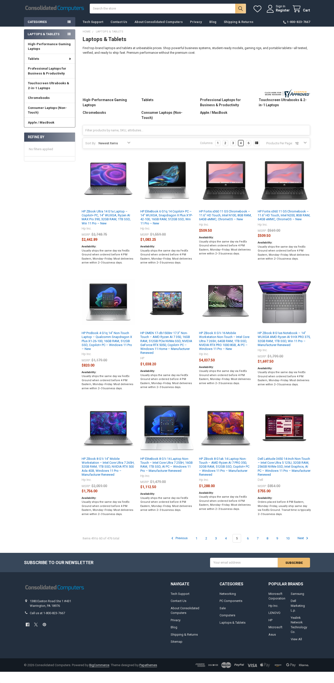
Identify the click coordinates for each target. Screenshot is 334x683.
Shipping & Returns (238, 22)
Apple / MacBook (41, 122)
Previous (181, 538)
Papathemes (148, 665)
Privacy (196, 22)
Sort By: (90, 143)
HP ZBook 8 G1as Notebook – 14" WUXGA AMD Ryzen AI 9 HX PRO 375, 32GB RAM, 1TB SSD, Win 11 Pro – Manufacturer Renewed (284, 339)
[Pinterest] (44, 624)
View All (296, 639)
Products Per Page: (279, 143)
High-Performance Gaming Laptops (49, 46)
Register (283, 10)
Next (301, 538)
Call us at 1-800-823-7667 (47, 613)
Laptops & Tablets (232, 622)
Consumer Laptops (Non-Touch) (47, 110)
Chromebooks (39, 98)
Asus (272, 634)
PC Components (231, 601)
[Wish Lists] (258, 9)
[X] (35, 624)
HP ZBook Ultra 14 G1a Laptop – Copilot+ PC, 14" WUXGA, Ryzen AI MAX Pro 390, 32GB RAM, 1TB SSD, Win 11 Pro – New (106, 217)
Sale (223, 608)
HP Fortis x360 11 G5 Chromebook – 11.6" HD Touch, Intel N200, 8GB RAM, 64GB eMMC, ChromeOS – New (284, 215)
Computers (227, 615)
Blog (212, 22)
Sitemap (176, 641)
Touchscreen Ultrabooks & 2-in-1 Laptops (48, 85)
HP (270, 620)
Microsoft (275, 627)
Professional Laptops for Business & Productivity (47, 71)
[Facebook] (27, 624)
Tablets (33, 59)
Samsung (297, 594)
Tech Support (93, 22)
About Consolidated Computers (158, 22)
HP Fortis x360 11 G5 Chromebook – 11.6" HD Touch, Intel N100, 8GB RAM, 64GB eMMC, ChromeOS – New (225, 215)
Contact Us (119, 22)
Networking (228, 594)
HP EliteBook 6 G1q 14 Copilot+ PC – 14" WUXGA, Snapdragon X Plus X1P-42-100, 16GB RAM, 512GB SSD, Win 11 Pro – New (166, 217)
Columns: (206, 143)
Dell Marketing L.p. (298, 605)
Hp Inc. (273, 606)
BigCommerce (99, 665)
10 (287, 538)
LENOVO (274, 613)
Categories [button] (37, 22)
